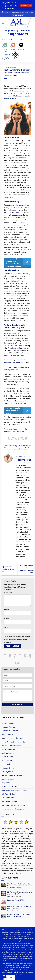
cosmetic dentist (8, 449)
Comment (8, 593)
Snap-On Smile (6, 783)
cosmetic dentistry (17, 936)
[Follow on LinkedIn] (30, 656)
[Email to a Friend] (19, 438)
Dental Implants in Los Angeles (12, 809)
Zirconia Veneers (7, 734)
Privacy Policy (18, 974)
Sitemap (30, 972)
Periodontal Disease (8, 798)
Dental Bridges (6, 764)
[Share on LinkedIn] (26, 438)
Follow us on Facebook (12, 429)
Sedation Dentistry (8, 779)
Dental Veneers (7, 760)
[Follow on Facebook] (5, 656)
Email (6, 618)
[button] (2, 22)
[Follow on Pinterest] (25, 656)
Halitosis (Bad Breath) (9, 786)
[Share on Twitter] (15, 438)
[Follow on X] (20, 656)
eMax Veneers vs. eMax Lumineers (14, 790)
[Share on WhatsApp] (8, 438)
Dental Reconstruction (9, 749)
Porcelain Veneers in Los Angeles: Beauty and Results (19, 907)
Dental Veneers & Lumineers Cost (13, 742)
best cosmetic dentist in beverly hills (18, 447)
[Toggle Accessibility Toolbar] (4, 976)
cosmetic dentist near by (20, 449)
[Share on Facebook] (12, 438)
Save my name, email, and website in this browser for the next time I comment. (17, 639)
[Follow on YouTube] (17, 663)
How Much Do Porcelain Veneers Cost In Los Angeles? (19, 915)
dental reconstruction (15, 939)
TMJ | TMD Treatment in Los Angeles (14, 805)
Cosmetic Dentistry (10, 67)
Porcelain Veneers (8, 727)
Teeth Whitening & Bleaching (12, 775)
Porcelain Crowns (7, 768)
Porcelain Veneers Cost (9, 731)
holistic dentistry (19, 943)
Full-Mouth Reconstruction (11, 746)
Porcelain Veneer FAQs (15, 900)
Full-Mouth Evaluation (9, 794)
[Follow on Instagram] (10, 656)
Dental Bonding (7, 757)
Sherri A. (18, 873)
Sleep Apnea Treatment (10, 801)
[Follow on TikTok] (15, 656)
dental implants (28, 939)
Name (6, 609)
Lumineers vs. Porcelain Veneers (13, 738)
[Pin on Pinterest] (22, 438)
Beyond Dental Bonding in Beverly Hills (8, 569)
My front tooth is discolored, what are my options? (19, 893)
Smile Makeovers (7, 753)
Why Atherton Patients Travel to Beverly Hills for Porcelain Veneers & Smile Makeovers (19, 886)
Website (6, 627)
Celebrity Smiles (7, 772)
